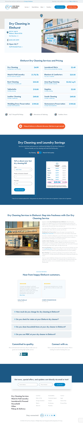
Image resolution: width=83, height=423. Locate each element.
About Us (38, 405)
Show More (22, 295)
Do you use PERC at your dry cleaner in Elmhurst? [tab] (36, 334)
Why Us (37, 403)
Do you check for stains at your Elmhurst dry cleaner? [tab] (37, 319)
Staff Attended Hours (15, 47)
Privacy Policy (63, 403)
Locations (38, 395)
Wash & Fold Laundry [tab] (48, 152)
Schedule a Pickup (72, 7)
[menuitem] (27, 7)
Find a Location (60, 7)
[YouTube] (54, 415)
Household (15, 404)
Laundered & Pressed (19, 401)
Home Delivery (35, 7)
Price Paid (16, 180)
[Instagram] (47, 415)
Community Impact (52, 398)
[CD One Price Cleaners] (12, 7)
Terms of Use (63, 400)
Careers (50, 400)
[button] (41, 15)
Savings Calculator (28, 1)
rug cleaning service (48, 249)
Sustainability (51, 395)
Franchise (50, 405)
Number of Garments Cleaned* (21, 173)
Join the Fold (59, 384)
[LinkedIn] (51, 415)
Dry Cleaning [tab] (32, 152)
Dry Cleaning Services (20, 396)
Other (13, 406)
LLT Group (60, 420)
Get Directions (13, 36)
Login (61, 398)
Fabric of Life (72, 1)
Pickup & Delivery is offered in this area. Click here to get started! (44, 126)
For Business (51, 403)
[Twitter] (49, 415)
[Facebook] (45, 415)
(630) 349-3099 (14, 40)
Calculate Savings (19, 189)
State (17, 168)
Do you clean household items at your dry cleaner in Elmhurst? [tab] (41, 327)
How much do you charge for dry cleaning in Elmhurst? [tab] (37, 312)
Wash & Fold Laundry (19, 399)
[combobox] (23, 169)
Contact (62, 395)
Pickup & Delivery (18, 409)
